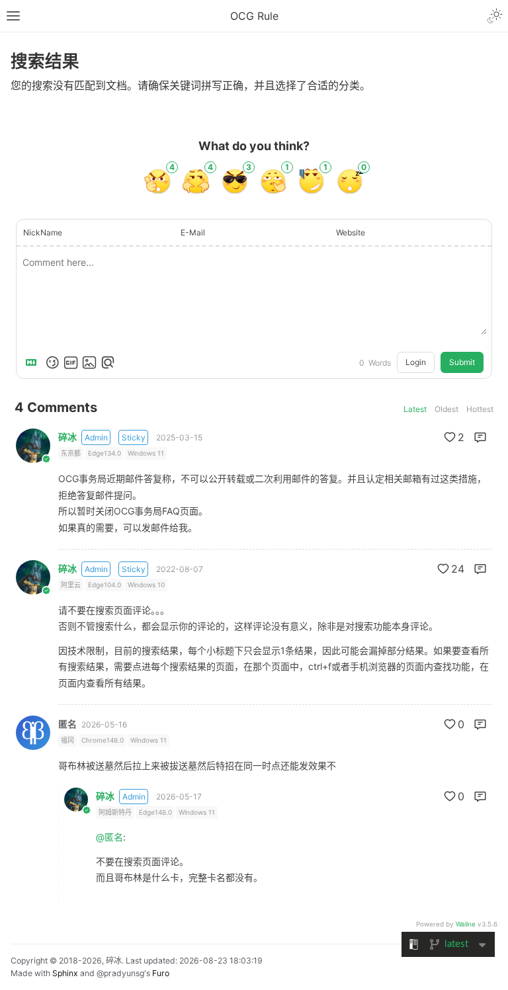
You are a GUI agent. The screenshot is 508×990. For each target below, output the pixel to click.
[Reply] (480, 437)
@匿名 (109, 837)
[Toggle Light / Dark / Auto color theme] (495, 16)
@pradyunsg (120, 973)
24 (457, 568)
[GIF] (71, 362)
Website (350, 232)
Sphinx (65, 973)
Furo (160, 973)
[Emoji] (52, 362)
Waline (466, 924)
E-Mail (193, 232)
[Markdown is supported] (34, 362)
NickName (42, 232)
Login (415, 362)
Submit (462, 362)
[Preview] (108, 362)
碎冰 (67, 437)
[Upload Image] (89, 362)
